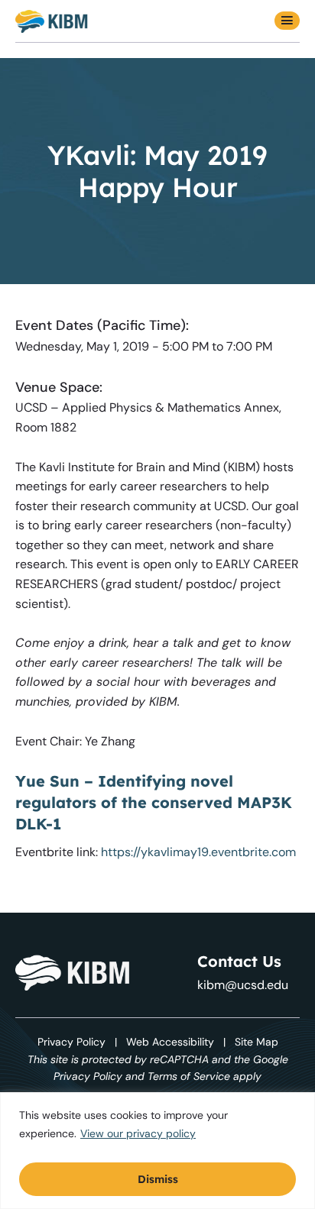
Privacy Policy (71, 1042)
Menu (287, 20)
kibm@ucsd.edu (242, 985)
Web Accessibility (170, 1042)
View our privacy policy (138, 1133)
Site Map (256, 1042)
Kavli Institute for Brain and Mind (51, 21)
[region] (157, 1150)
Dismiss (158, 1179)
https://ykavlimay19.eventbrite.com (198, 852)
